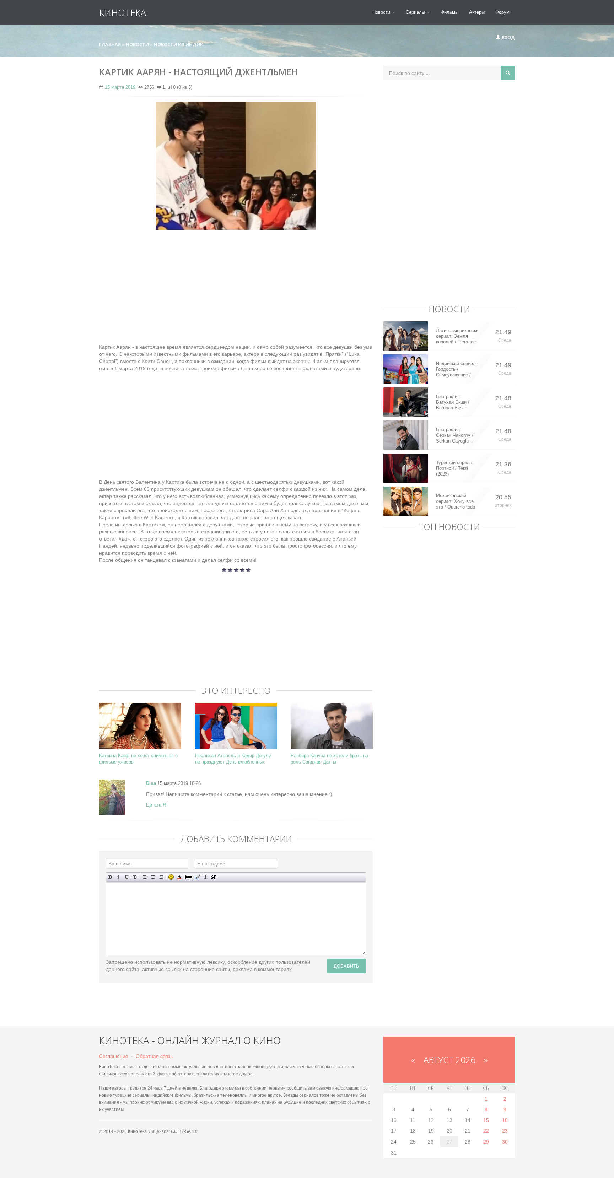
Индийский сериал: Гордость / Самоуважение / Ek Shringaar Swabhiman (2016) (456, 369)
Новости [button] (382, 12)
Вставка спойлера (214, 877)
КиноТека (122, 12)
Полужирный (110, 877)
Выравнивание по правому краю (161, 877)
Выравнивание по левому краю (145, 877)
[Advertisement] (236, 286)
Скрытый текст (189, 877)
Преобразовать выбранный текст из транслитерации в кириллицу (205, 877)
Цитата (154, 805)
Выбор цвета (179, 877)
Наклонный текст (118, 877)
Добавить (346, 965)
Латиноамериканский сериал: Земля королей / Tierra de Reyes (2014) (457, 336)
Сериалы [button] (416, 12)
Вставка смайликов (171, 877)
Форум (502, 12)
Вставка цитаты (197, 877)
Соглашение (113, 1056)
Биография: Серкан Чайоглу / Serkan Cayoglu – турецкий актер (454, 435)
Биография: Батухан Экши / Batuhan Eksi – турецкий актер (452, 402)
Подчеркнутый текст (127, 877)
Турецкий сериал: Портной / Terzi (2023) (455, 468)
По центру (153, 877)
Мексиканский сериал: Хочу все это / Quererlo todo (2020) (455, 501)
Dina (151, 783)
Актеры (477, 12)
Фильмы (449, 12)
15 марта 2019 (120, 87)
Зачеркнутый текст (135, 877)
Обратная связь (154, 1056)
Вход (508, 37)
